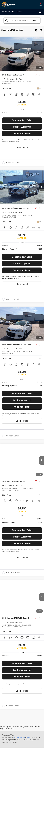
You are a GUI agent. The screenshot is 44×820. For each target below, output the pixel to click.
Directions (20, 12)
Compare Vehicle (12, 163)
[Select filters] (35, 30)
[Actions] (40, 75)
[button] (7, 12)
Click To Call (22, 147)
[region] (22, 113)
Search (34, 20)
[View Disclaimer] (39, 94)
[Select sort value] (40, 30)
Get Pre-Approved (22, 127)
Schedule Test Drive (22, 120)
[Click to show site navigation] (40, 12)
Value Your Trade (22, 133)
